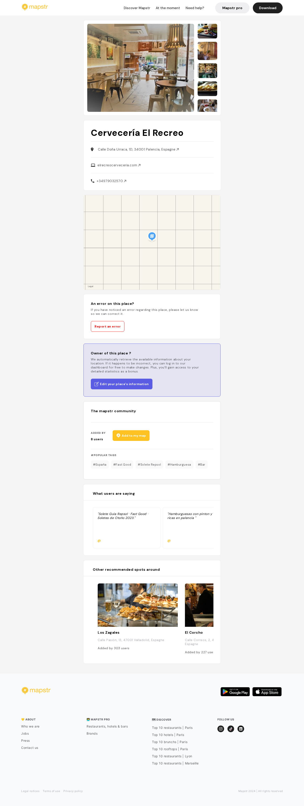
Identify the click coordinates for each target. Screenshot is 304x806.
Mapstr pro (232, 8)
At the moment (168, 8)
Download (267, 8)
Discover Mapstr (137, 8)
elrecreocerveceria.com (117, 165)
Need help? (195, 8)
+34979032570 (110, 181)
